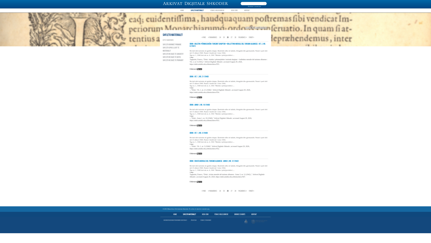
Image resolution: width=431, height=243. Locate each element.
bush (200, 69)
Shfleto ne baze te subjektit (173, 54)
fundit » (251, 37)
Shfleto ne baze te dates (172, 57)
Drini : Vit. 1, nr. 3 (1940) (199, 133)
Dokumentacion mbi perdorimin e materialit (175, 220)
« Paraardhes (212, 37)
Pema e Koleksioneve (217, 10)
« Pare (204, 37)
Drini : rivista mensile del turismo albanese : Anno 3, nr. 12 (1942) (214, 161)
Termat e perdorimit (205, 220)
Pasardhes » (242, 37)
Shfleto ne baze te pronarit (173, 60)
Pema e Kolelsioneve (221, 214)
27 (231, 37)
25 (224, 37)
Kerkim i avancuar (254, 6)
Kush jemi (205, 214)
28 (235, 37)
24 (220, 37)
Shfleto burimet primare (172, 44)
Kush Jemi (234, 10)
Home (182, 10)
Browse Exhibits (239, 214)
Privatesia (194, 220)
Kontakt (247, 10)
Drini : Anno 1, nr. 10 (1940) (200, 105)
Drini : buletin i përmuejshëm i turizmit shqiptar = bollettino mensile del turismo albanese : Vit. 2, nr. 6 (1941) (228, 45)
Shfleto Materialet (197, 10)
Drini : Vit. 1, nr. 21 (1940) (199, 76)
